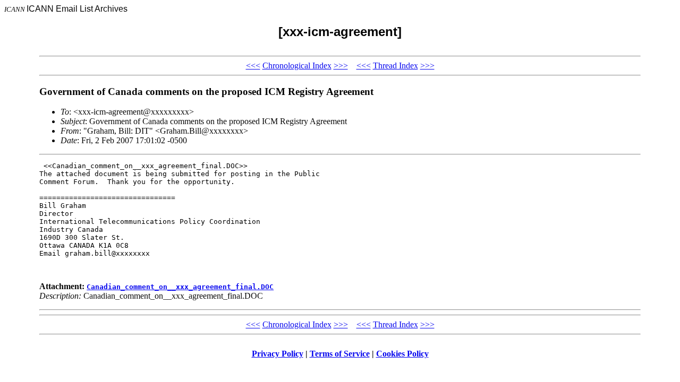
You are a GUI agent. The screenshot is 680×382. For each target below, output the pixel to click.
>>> (341, 65)
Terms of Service (340, 353)
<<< (253, 65)
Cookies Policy (402, 353)
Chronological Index (297, 65)
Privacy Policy (277, 353)
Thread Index (395, 65)
